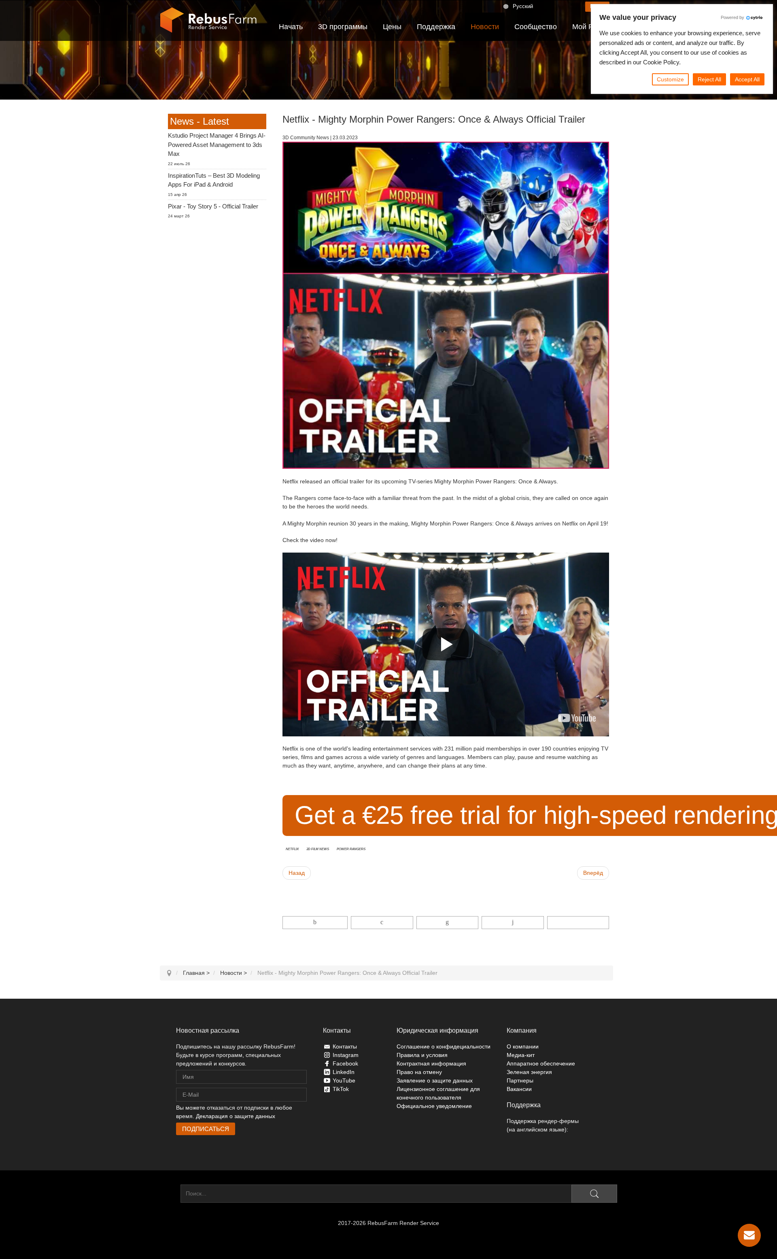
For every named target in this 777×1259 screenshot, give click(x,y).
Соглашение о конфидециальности (443, 1046)
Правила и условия (422, 1055)
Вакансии (519, 1089)
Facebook (345, 1063)
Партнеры (520, 1080)
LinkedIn (344, 1072)
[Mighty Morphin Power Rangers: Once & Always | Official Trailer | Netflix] (577, 718)
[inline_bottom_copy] (578, 922)
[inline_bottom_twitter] (382, 922)
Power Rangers (351, 848)
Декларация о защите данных (235, 1116)
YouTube (344, 1080)
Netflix (292, 848)
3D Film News (317, 848)
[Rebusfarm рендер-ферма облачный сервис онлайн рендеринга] (208, 20)
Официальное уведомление (434, 1106)
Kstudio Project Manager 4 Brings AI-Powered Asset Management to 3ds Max (216, 144)
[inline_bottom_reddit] (512, 922)
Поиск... (170, 1193)
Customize (670, 79)
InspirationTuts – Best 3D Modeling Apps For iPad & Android (214, 180)
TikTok (341, 1089)
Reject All (709, 79)
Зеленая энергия (529, 1072)
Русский (523, 6)
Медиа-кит (521, 1055)
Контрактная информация (431, 1063)
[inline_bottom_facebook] (315, 922)
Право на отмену (419, 1072)
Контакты (345, 1046)
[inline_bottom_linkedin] (447, 922)
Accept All (747, 79)
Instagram (346, 1055)
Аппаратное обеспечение (541, 1063)
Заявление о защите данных (435, 1080)
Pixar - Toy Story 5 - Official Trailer (213, 206)
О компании (523, 1046)
